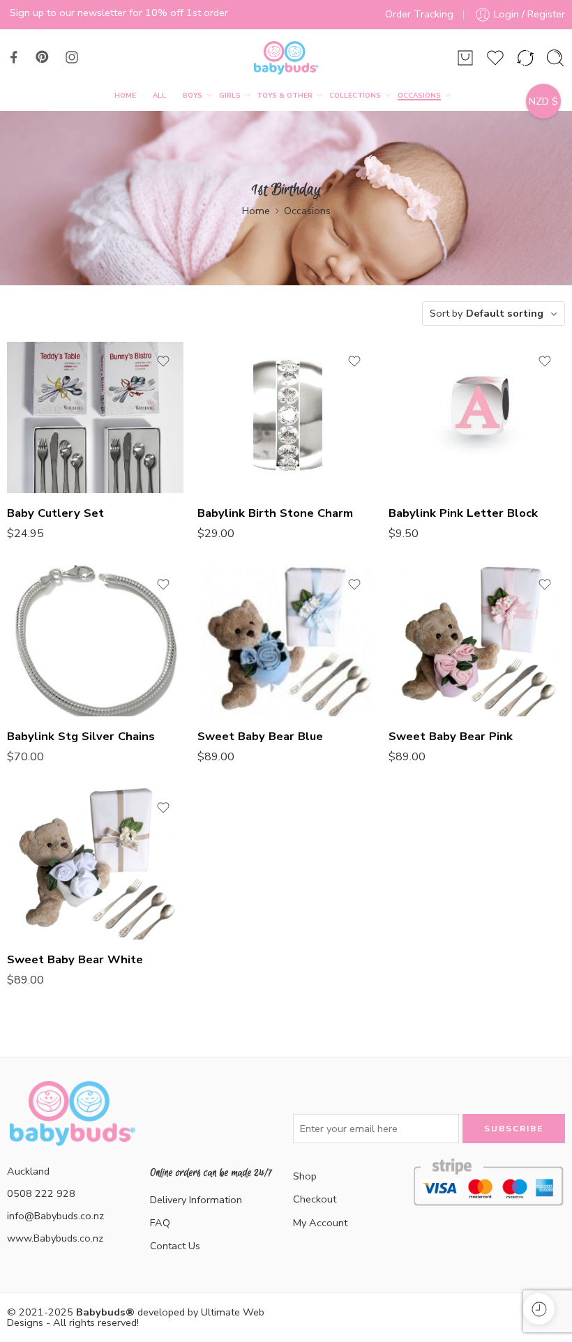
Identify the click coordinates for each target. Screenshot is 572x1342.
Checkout (314, 1199)
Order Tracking (419, 14)
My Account (320, 1223)
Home (125, 95)
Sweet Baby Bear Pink (451, 736)
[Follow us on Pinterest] (42, 57)
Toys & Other (285, 95)
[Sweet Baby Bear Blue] (285, 640)
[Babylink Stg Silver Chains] (95, 640)
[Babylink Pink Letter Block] (477, 417)
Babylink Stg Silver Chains (81, 736)
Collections (355, 95)
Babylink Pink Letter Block (463, 513)
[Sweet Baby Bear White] (95, 864)
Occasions (419, 95)
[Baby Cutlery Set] (95, 417)
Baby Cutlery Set (55, 513)
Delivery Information (196, 1200)
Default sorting (504, 313)
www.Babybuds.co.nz (55, 1238)
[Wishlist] (163, 361)
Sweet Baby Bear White (75, 959)
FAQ (160, 1223)
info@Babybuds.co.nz (55, 1216)
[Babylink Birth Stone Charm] (285, 417)
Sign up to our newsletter (68, 13)
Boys (192, 95)
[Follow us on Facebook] (14, 57)
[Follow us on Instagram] (72, 57)
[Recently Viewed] (539, 1309)
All (159, 95)
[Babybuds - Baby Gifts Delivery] (286, 58)
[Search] (555, 58)
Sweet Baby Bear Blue (260, 736)
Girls (230, 95)
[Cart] (465, 58)
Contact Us (175, 1246)
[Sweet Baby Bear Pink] (477, 640)
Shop (305, 1176)
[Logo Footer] (71, 1130)
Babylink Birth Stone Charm (275, 513)
